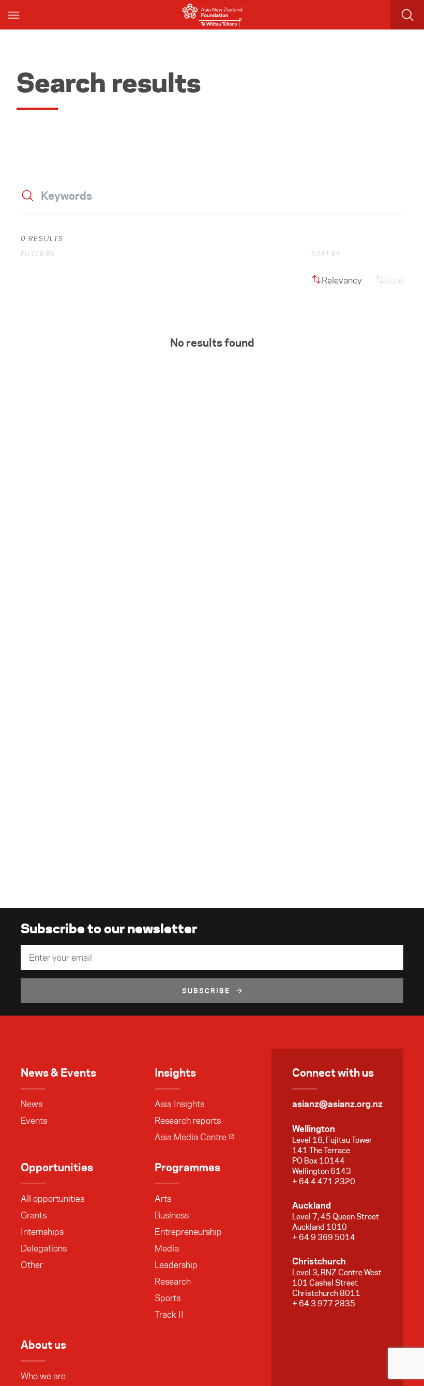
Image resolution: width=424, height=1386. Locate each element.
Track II (169, 1314)
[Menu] (14, 14)
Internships (42, 1232)
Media (167, 1248)
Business (172, 1215)
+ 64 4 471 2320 (323, 1181)
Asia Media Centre (190, 1137)
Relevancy (342, 280)
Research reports (188, 1120)
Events (34, 1120)
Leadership (176, 1265)
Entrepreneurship (188, 1232)
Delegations (44, 1248)
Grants (34, 1215)
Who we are (43, 1376)
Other (32, 1265)
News (31, 1104)
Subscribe (206, 990)
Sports (167, 1298)
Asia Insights (179, 1104)
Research (173, 1281)
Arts (163, 1199)
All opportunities (52, 1199)
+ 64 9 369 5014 (323, 1237)
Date (394, 280)
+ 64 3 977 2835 (323, 1303)
